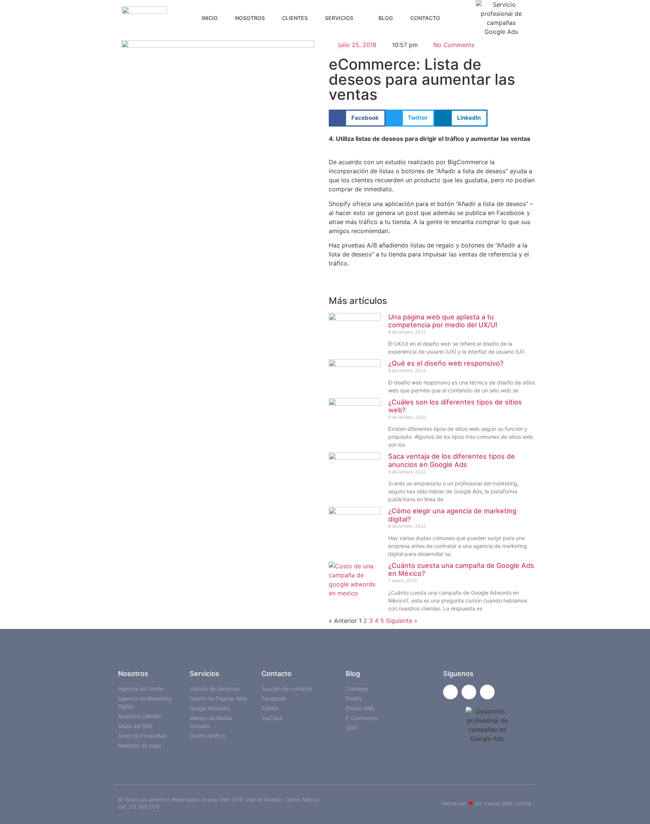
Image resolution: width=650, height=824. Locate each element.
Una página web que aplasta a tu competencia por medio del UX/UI (442, 321)
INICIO (210, 18)
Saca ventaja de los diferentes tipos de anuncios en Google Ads (451, 460)
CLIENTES (295, 18)
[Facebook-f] (450, 692)
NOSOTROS (250, 18)
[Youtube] (487, 692)
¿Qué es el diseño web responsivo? (445, 363)
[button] (357, 118)
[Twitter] (469, 692)
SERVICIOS (339, 18)
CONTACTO (425, 18)
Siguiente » (402, 620)
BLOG (385, 18)
